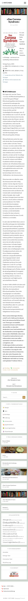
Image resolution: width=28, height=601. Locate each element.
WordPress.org (7, 562)
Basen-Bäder (6, 441)
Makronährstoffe (7, 531)
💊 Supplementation (8, 424)
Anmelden (5, 552)
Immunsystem (14, 370)
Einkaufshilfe (11, 522)
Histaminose (21, 527)
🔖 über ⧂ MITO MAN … (8, 586)
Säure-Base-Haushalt (8, 540)
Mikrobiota (13, 531)
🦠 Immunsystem (15, 368)
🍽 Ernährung (6, 417)
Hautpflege (10, 527)
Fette (15, 525)
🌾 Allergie (6, 407)
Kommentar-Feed (7, 559)
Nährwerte (5, 538)
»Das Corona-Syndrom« (9, 485)
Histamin (15, 527)
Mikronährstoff (10, 534)
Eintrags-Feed (6, 555)
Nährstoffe (21, 536)
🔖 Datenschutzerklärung (8, 591)
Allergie (7, 520)
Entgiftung (22, 523)
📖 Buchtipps (6, 368)
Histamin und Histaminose (14, 385)
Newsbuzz (17, 598)
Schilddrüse (12, 538)
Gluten (5, 527)
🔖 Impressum (5, 588)
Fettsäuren (20, 525)
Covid (8, 370)
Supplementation (19, 538)
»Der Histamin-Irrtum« (14, 379)
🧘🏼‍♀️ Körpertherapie (8, 431)
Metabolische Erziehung (9, 463)
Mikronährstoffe (10, 536)
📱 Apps (5, 411)
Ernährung (8, 525)
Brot (12, 520)
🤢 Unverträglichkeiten (9, 428)
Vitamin (22, 542)
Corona (4, 370)
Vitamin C (5, 507)
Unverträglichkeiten (11, 542)
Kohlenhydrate (19, 529)
